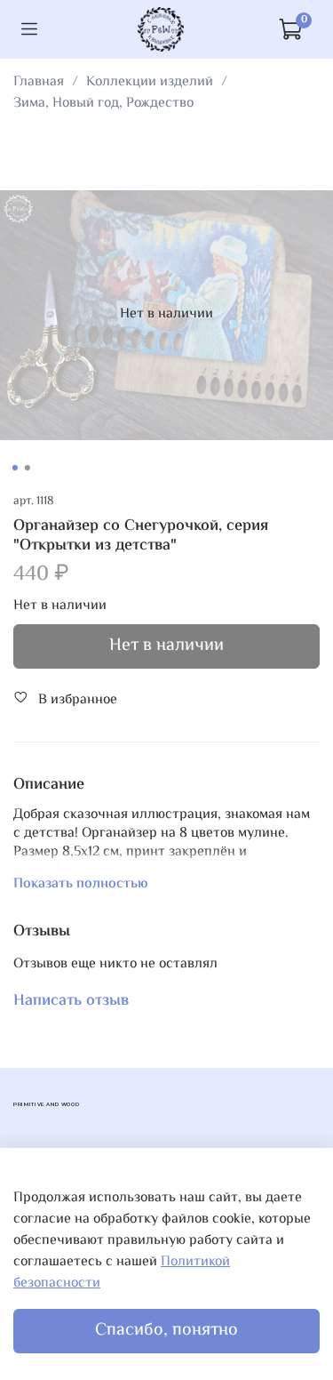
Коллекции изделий (149, 82)
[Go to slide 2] (26, 467)
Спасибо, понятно (166, 1330)
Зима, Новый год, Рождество (103, 103)
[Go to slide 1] (14, 467)
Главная (38, 82)
